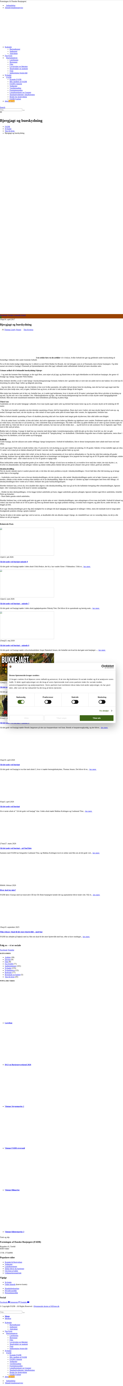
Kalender (8, 47)
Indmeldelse (10, 5)
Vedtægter (13, 86)
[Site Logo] (16, 43)
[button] (0, 105)
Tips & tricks (28, 330)
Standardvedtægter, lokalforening (22, 95)
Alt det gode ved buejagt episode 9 (14, 562)
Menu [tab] (7, 1316)
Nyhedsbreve (10, 970)
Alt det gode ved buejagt (10, 765)
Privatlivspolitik (11, 1291)
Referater (8, 972)
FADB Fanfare (15, 99)
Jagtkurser (13, 51)
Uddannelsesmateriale (13, 1273)
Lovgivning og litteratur (19, 66)
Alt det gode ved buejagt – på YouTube (16, 848)
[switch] (48, 702)
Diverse (8, 959)
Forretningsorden (16, 90)
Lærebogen (14, 60)
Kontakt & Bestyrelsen (13, 1262)
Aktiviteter (14, 53)
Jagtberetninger (10, 966)
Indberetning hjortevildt (18, 73)
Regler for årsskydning (18, 97)
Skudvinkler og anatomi (19, 69)
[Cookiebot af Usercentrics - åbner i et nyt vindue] (103, 666)
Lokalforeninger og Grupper (20, 92)
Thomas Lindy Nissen (12, 330)
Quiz (11, 71)
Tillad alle (97, 718)
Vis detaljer (104, 711)
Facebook (3, 315)
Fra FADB (9, 964)
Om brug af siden (11, 1271)
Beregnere (13, 62)
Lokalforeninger (11, 1266)
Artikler (8, 957)
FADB (8, 77)
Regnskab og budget (12, 975)
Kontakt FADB (15, 79)
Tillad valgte (61, 718)
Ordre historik (10, 1284)
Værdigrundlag (15, 88)
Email (23, 315)
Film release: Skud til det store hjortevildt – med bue (21, 932)
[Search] (24, 110)
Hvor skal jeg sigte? (8, 890)
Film (11, 64)
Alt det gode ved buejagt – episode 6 (14, 645)
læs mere (87, 566)
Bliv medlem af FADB (18, 82)
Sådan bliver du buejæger (14, 1269)
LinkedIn (17, 315)
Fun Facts (8, 56)
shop (10, 101)
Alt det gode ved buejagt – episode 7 (14, 604)
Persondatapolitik (11, 1293)
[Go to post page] (27, 555)
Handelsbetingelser (12, 1288)
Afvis (26, 718)
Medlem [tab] (8, 1318)
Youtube (11, 950)
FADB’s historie (16, 84)
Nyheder (8, 75)
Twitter (10, 315)
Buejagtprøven (11, 58)
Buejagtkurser (15, 49)
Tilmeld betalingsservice (14, 8)
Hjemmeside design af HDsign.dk (46, 1306)
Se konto (8, 1282)
